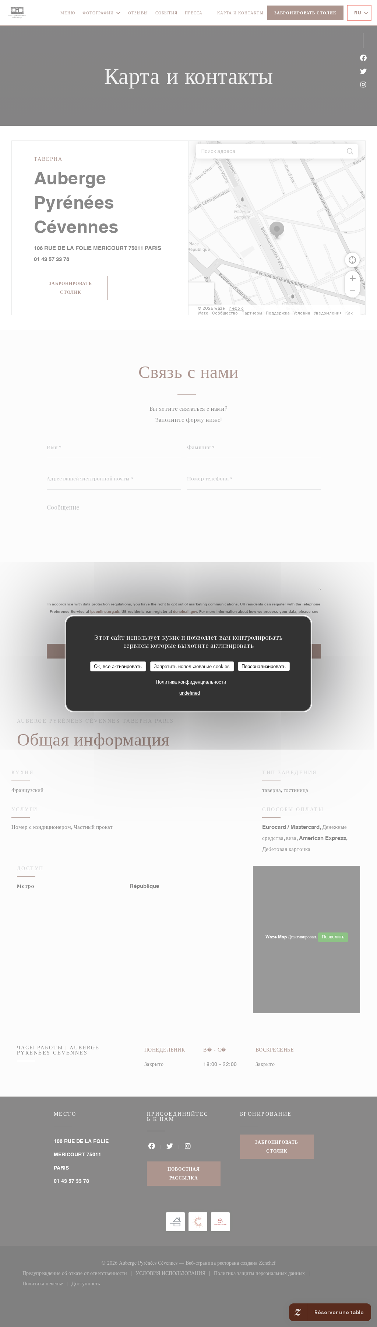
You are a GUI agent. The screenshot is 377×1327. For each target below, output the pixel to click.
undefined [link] (189, 693)
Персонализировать (264, 666)
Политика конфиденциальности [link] (191, 682)
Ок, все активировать (118, 666)
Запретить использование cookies (192, 666)
